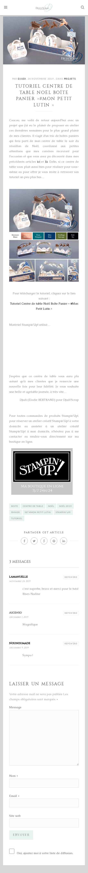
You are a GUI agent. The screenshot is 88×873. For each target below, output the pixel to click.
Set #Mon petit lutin (38, 512)
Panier (15, 512)
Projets (70, 78)
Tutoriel (16, 518)
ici (38, 161)
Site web (14, 816)
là (46, 161)
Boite (14, 506)
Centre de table (33, 506)
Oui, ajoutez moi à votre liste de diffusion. (45, 853)
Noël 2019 (65, 506)
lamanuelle (18, 576)
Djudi (22, 78)
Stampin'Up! (63, 512)
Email (13, 796)
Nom (12, 776)
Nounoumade (19, 643)
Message (15, 707)
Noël (51, 506)
